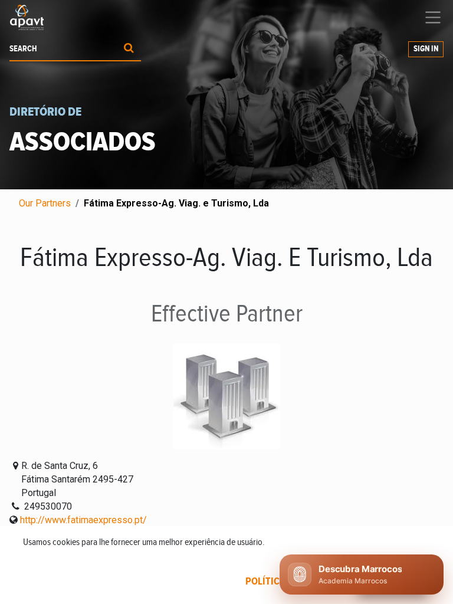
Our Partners (45, 203)
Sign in (425, 49)
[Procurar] (129, 49)
